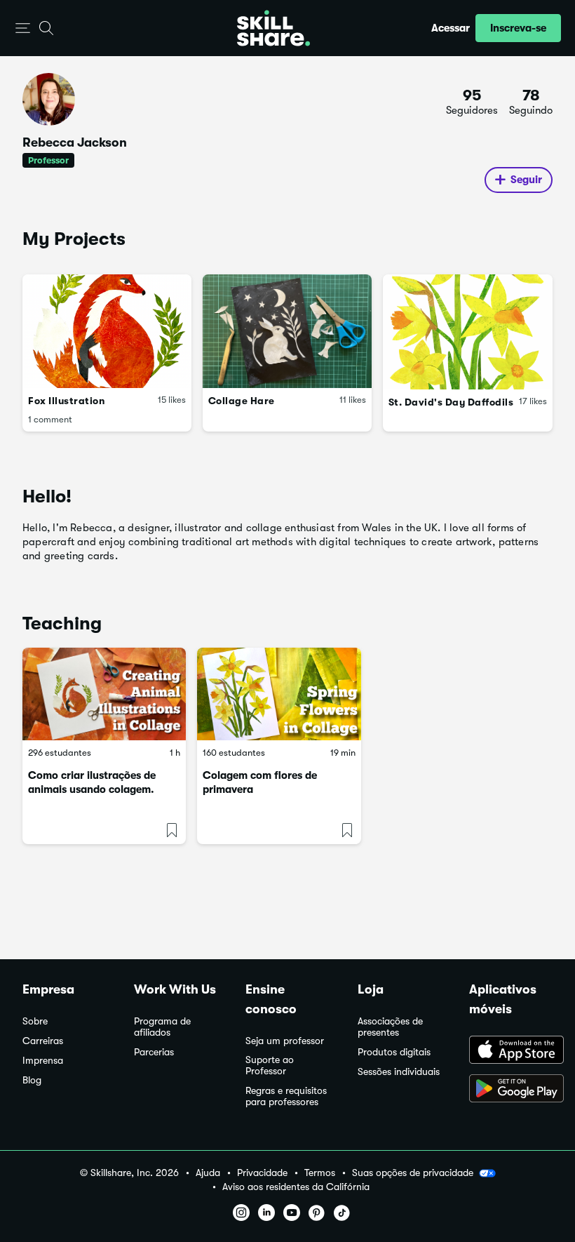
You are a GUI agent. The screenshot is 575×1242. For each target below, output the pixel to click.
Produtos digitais (394, 1052)
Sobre (35, 1021)
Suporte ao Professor (269, 1065)
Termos (319, 1173)
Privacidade (262, 1173)
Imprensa (42, 1060)
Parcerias (154, 1052)
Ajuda (208, 1173)
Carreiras (42, 1041)
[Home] (273, 28)
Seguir (526, 179)
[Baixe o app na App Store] (511, 1051)
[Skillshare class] (104, 694)
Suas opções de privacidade (412, 1172)
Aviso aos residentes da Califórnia (296, 1187)
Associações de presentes (390, 1027)
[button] (23, 28)
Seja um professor (284, 1041)
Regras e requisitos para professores (286, 1096)
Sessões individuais (399, 1072)
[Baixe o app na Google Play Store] (511, 1089)
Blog (31, 1080)
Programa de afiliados (162, 1027)
